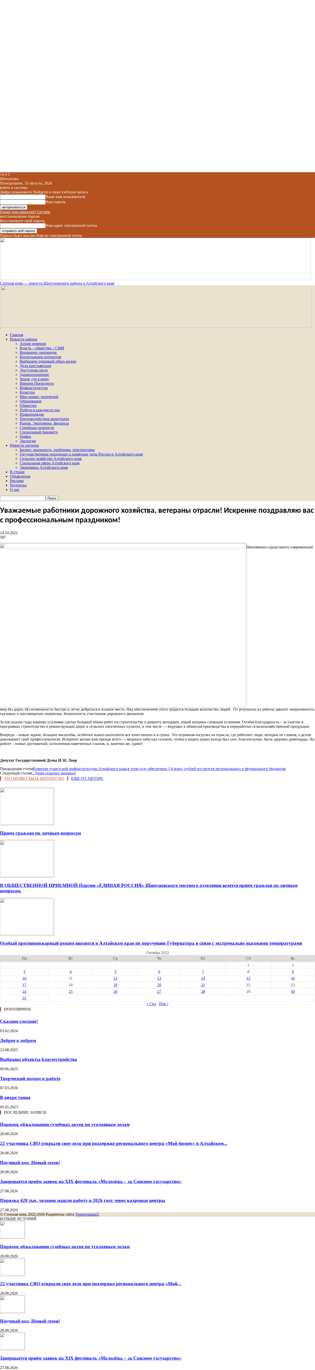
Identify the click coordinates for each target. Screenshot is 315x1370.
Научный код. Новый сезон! (30, 1162)
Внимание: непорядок (38, 352)
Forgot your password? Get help (25, 212)
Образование (31, 401)
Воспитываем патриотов (40, 357)
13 (159, 978)
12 (115, 978)
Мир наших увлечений (39, 397)
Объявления (20, 476)
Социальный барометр (39, 432)
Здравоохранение (34, 374)
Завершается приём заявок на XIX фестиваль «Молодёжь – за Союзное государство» (90, 1181)
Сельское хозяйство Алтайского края (50, 459)
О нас (14, 489)
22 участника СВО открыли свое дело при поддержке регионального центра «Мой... (90, 1283)
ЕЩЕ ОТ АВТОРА (87, 778)
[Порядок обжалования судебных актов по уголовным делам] (12, 1237)
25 (71, 991)
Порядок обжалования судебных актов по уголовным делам (65, 1124)
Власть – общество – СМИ (42, 348)
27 (159, 991)
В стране (17, 472)
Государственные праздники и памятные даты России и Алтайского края (81, 454)
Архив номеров (33, 344)
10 (24, 978)
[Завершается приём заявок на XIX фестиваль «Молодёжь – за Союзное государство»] (12, 1348)
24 (24, 991)
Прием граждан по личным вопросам (40, 833)
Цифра (25, 436)
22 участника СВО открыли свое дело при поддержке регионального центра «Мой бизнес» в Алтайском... (113, 1143)
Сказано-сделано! (19, 1021)
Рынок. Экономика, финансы (44, 423)
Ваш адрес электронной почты (71, 225)
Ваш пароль (55, 202)
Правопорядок (32, 414)
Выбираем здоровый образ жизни (48, 361)
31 (24, 998)
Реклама (17, 481)
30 (293, 991)
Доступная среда (34, 370)
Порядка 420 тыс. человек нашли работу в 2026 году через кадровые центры (82, 1200)
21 (203, 985)
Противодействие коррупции (44, 419)
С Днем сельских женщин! (53, 773)
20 (159, 985)
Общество (28, 405)
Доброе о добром (18, 1040)
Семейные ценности (37, 428)
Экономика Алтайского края (44, 467)
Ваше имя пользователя (65, 197)
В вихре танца (15, 1097)
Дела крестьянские (35, 366)
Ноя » (164, 1004)
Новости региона (24, 445)
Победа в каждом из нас (40, 410)
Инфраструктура (34, 388)
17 (24, 985)
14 (203, 978)
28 (203, 991)
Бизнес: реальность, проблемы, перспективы (57, 450)
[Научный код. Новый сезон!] (12, 1311)
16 (293, 978)
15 (248, 978)
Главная (16, 335)
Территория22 (87, 1214)
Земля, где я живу (34, 379)
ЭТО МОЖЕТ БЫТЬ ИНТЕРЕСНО (34, 778)
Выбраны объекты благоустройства (38, 1059)
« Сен (151, 1004)
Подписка (18, 485)
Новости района (23, 339)
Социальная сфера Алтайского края (49, 463)
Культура (27, 392)
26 (115, 991)
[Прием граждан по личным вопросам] (27, 823)
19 (115, 985)
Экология (28, 441)
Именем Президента (37, 383)
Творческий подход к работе (30, 1078)
